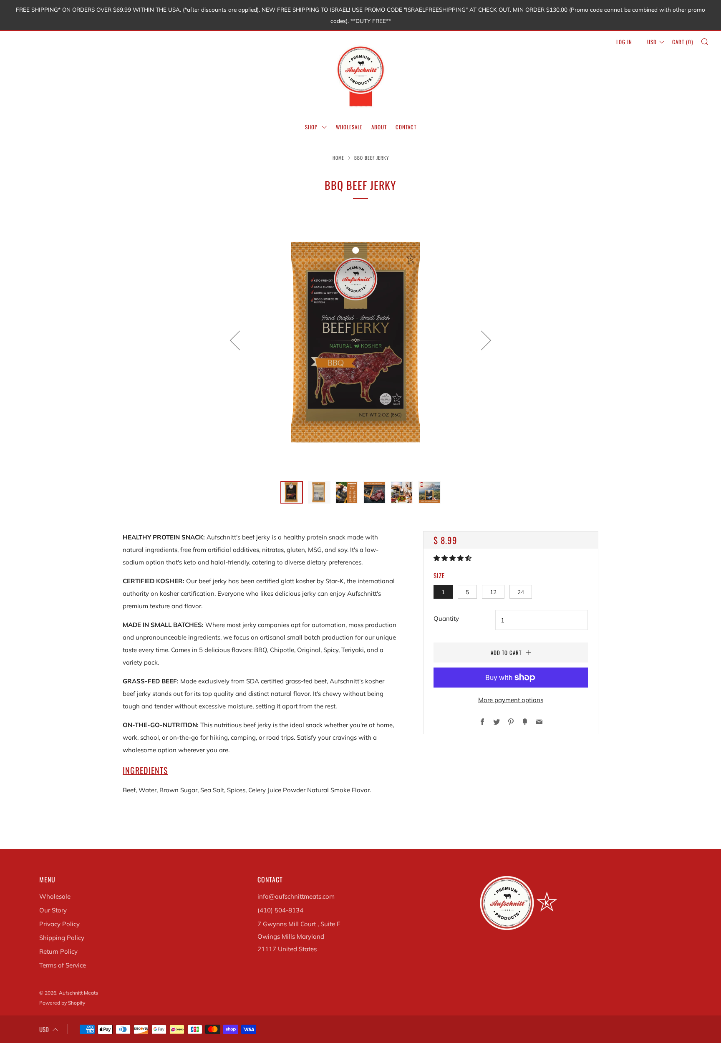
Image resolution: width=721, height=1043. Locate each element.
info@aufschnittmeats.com (296, 896)
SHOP (312, 127)
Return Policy (58, 951)
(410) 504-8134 (280, 910)
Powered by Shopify (62, 1003)
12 (493, 591)
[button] (453, 558)
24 (520, 591)
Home (338, 157)
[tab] (291, 492)
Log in (624, 42)
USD (652, 42)
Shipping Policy (61, 938)
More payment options (510, 700)
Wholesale (55, 896)
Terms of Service (62, 965)
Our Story (53, 910)
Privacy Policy (59, 924)
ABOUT (379, 127)
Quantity (446, 618)
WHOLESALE (349, 127)
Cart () (682, 42)
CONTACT (406, 127)
